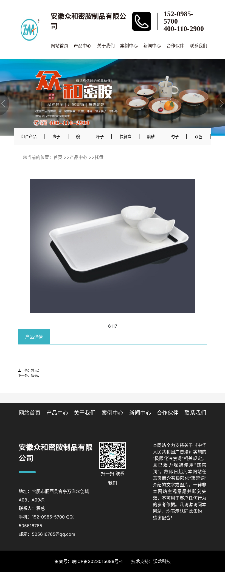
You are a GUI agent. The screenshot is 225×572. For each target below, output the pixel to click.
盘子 (56, 136)
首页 (58, 157)
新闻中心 (152, 45)
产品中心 (82, 45)
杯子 (100, 136)
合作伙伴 (175, 45)
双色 (198, 136)
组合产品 (28, 136)
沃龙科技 (162, 561)
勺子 (175, 136)
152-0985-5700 (178, 17)
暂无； (36, 370)
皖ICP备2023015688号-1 (97, 561)
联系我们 (198, 45)
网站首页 (59, 45)
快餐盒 (125, 136)
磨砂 (151, 136)
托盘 (99, 157)
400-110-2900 (184, 29)
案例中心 (129, 45)
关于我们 (106, 45)
